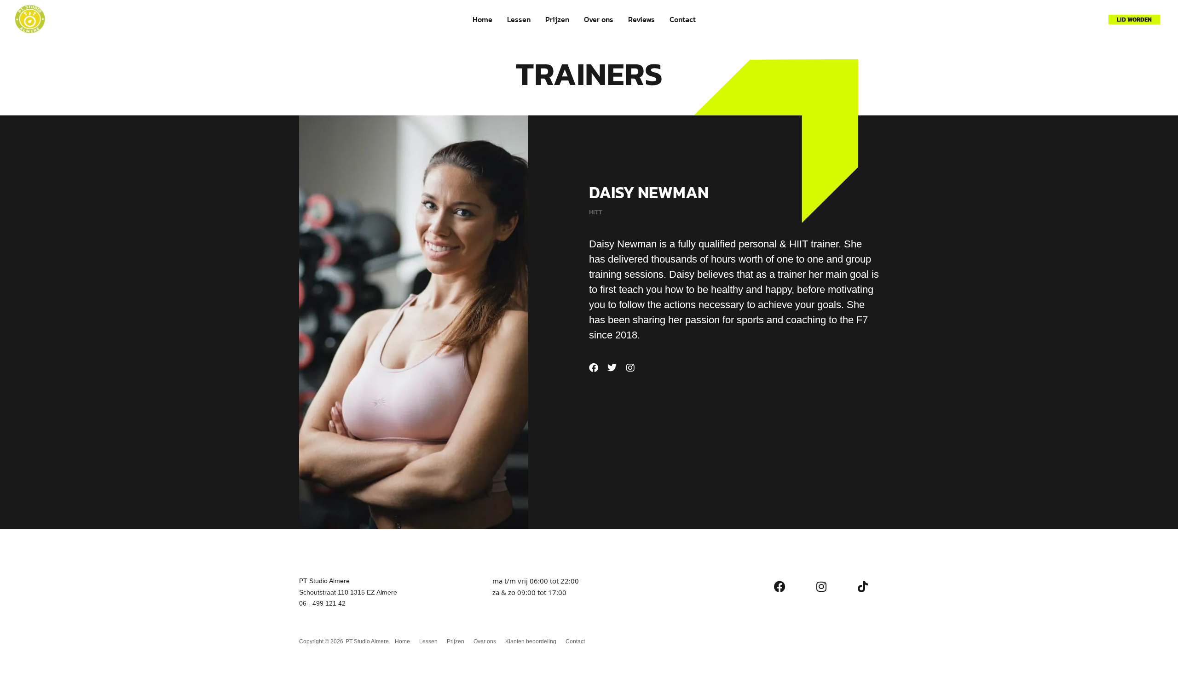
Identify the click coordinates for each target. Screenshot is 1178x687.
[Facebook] (593, 367)
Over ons (598, 19)
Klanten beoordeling (530, 641)
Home (482, 19)
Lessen (519, 19)
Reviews (641, 19)
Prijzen (557, 19)
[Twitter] (612, 367)
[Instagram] (630, 367)
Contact (683, 19)
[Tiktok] (863, 587)
